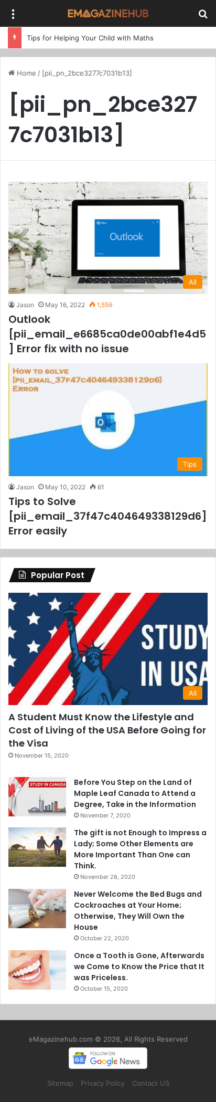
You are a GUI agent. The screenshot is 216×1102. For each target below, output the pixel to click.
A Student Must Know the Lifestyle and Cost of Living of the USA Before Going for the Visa (107, 730)
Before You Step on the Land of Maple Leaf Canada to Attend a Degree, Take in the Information (135, 793)
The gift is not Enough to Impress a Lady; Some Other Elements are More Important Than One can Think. (140, 849)
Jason (25, 305)
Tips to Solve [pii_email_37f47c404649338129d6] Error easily (107, 516)
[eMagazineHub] (108, 13)
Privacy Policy (103, 1083)
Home (25, 73)
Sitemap (60, 1083)
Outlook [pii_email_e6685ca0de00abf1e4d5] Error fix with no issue (107, 334)
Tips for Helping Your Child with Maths (90, 38)
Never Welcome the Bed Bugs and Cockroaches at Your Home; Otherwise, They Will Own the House (138, 910)
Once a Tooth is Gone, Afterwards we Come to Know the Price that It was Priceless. (139, 966)
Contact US (150, 1083)
